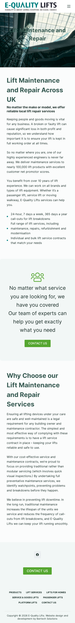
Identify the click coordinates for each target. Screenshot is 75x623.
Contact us (49, 602)
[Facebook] (37, 554)
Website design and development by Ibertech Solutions (42, 617)
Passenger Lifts (53, 597)
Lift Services (34, 592)
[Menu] (68, 6)
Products (15, 592)
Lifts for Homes (56, 592)
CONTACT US (37, 571)
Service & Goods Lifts (25, 597)
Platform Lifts (28, 602)
